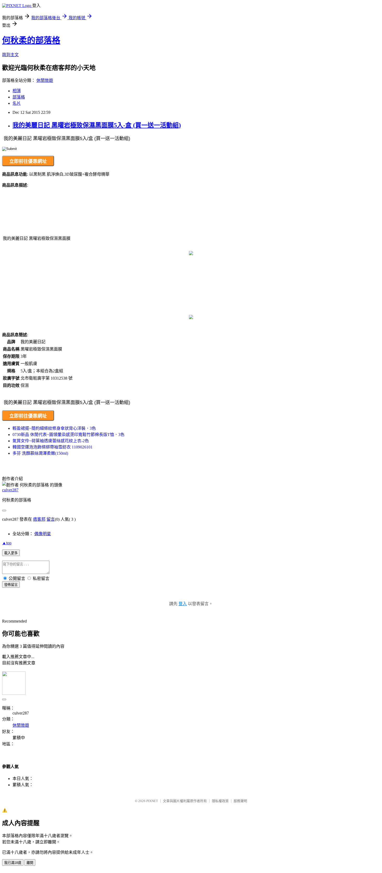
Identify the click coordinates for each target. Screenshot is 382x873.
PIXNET (152, 801)
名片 (16, 103)
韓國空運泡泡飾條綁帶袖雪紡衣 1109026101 (52, 447)
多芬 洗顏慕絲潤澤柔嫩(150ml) (40, 453)
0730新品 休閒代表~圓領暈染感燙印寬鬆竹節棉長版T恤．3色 (68, 434)
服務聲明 (240, 801)
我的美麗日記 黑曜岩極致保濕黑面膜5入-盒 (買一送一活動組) (96, 125)
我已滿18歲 (12, 863)
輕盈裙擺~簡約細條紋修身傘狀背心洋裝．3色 (54, 428)
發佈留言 (11, 585)
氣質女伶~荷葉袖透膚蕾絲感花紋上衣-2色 (50, 441)
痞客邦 (39, 519)
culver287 (10, 490)
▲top (6, 543)
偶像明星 (42, 534)
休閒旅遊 (44, 80)
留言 (51, 519)
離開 (30, 863)
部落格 (18, 97)
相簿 (16, 91)
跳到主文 (10, 54)
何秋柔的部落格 (31, 40)
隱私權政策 (220, 801)
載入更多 (11, 553)
